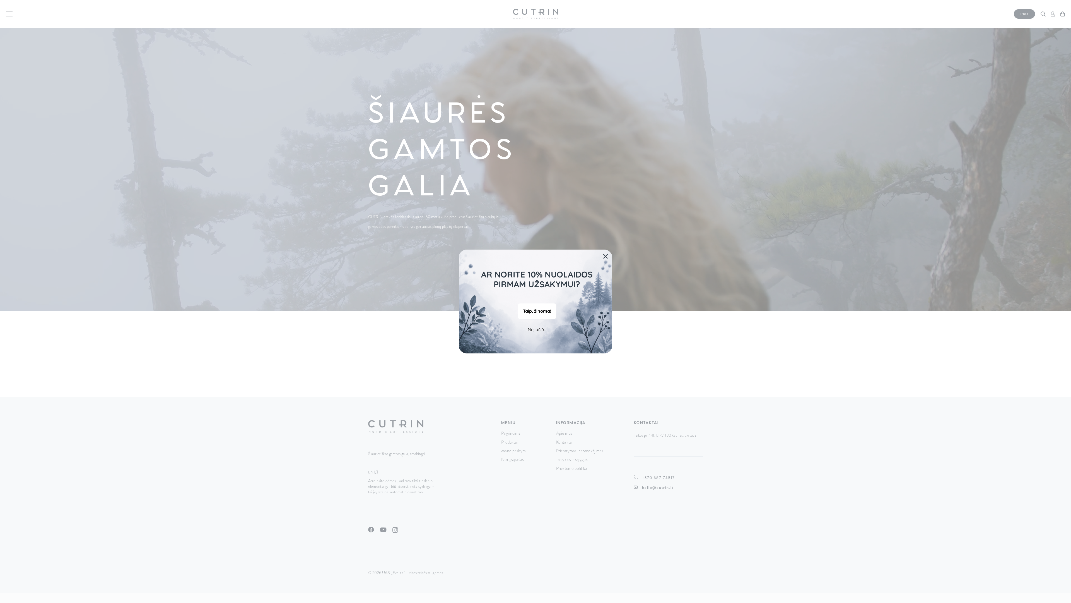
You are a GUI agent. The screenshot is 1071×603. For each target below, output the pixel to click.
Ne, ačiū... (537, 329)
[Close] (605, 256)
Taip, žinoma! (537, 311)
